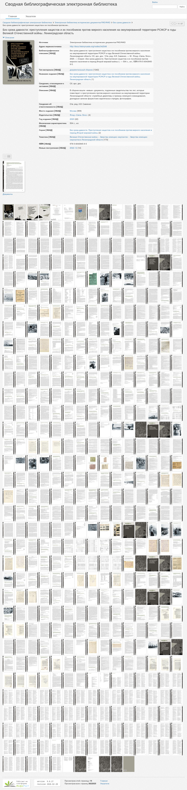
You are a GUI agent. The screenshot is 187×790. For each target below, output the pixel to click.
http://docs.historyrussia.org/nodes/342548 (88, 46)
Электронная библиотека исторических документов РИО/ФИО (82, 22)
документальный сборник (81, 69)
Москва (73, 110)
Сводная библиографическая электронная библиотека (27, 22)
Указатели (31, 16)
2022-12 (73, 147)
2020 (72, 119)
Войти (155, 2)
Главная (12, 16)
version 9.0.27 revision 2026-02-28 (47, 782)
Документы (8, 194)
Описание (9, 37)
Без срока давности (122, 22)
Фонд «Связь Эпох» (79, 115)
